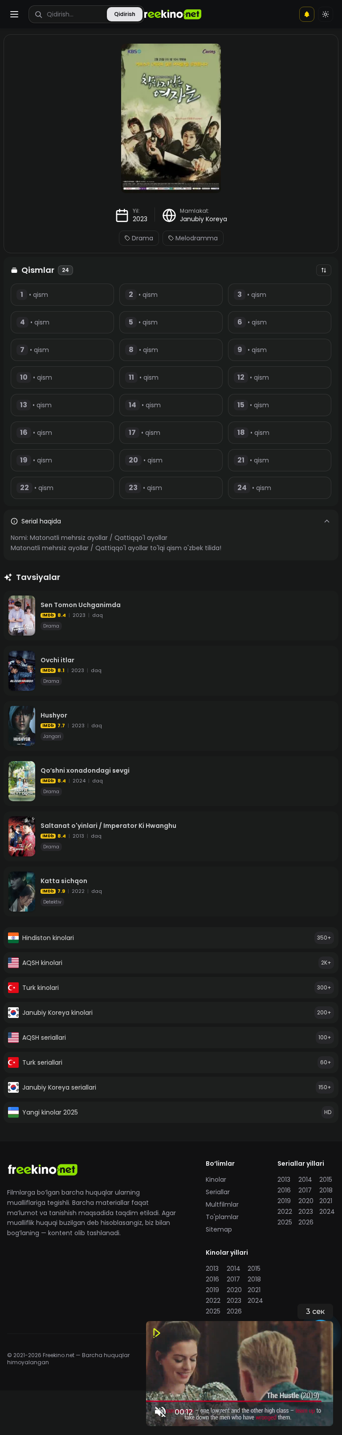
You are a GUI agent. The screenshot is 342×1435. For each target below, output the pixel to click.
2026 (306, 1222)
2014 (305, 1179)
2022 (284, 1211)
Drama (142, 238)
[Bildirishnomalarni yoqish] (306, 14)
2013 (283, 1179)
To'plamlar (222, 1216)
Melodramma (196, 238)
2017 (305, 1190)
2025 (284, 1222)
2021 (325, 1200)
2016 (284, 1190)
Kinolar (216, 1179)
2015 (325, 1179)
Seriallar (218, 1192)
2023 (140, 219)
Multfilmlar (222, 1204)
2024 (327, 1211)
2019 (284, 1200)
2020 (306, 1200)
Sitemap (219, 1229)
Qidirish (124, 14)
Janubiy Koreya (203, 219)
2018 (326, 1190)
